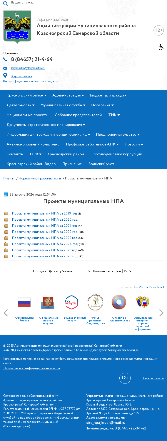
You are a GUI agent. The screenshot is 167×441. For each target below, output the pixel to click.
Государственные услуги (75, 319)
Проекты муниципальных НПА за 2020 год (45, 219)
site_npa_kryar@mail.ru (105, 423)
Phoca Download (151, 287)
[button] (163, 48)
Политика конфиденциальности (31, 368)
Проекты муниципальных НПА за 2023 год (44, 237)
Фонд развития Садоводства (95, 321)
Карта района (21, 76)
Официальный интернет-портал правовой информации (143, 323)
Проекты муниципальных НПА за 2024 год (45, 244)
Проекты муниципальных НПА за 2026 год (45, 256)
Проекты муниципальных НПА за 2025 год (44, 250)
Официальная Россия (24, 319)
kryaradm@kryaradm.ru (28, 68)
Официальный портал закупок (48, 321)
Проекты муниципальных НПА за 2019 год (44, 213)
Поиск (5, 3)
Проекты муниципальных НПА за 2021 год (44, 225)
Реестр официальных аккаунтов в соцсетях (31, 81)
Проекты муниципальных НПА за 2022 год (45, 231)
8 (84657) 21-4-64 (32, 59)
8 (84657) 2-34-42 (130, 428)
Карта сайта (153, 378)
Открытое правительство (120, 319)
